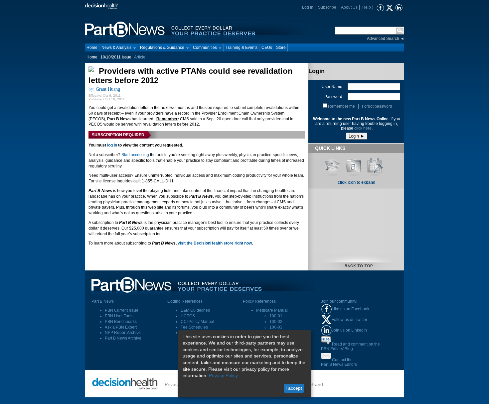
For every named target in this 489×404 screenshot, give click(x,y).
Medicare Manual (272, 310)
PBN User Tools (119, 316)
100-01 (275, 316)
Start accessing (135, 154)
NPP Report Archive (123, 332)
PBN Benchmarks (121, 321)
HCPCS (188, 316)
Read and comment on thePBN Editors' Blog (350, 346)
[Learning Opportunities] (332, 165)
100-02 (275, 321)
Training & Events (241, 47)
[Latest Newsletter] (353, 165)
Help (366, 7)
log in (112, 145)
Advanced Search (383, 38)
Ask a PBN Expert (121, 327)
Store (281, 47)
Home (91, 47)
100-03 (275, 327)
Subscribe (327, 7)
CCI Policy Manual (197, 321)
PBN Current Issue (121, 310)
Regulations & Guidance (162, 47)
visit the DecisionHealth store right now (215, 243)
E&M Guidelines (195, 310)
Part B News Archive (123, 338)
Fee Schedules (194, 327)
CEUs (266, 47)
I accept (293, 388)
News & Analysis (116, 47)
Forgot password (377, 106)
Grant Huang (108, 89)
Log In (307, 7)
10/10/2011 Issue (115, 57)
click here (363, 128)
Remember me (341, 106)
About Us (349, 7)
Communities (205, 47)
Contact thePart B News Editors (339, 362)
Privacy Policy (223, 375)
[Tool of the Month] (375, 165)
